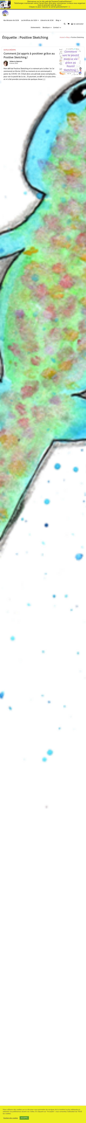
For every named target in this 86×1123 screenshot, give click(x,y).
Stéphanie (19, 61)
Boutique (46, 27)
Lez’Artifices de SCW (29, 20)
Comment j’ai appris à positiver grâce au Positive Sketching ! (29, 55)
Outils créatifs (10, 50)
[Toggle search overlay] (64, 24)
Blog (57, 20)
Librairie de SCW (46, 20)
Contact (56, 27)
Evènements (35, 27)
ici (36, 7)
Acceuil (62, 37)
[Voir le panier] (68, 24)
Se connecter (78, 24)
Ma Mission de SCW (11, 20)
